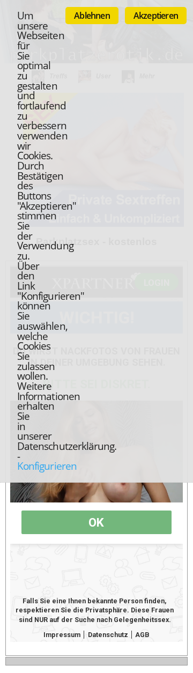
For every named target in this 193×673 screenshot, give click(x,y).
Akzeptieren (155, 15)
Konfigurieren (47, 465)
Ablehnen (92, 15)
